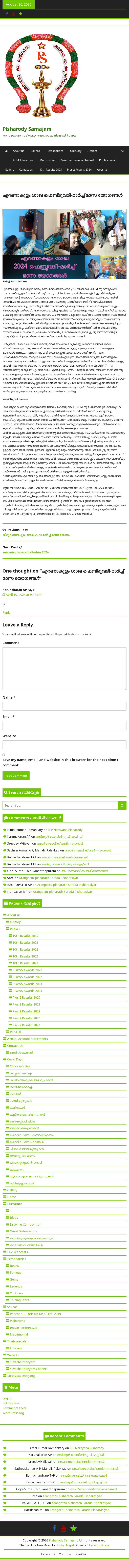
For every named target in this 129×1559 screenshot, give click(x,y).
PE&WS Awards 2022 (27, 977)
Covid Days (15, 1059)
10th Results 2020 (25, 936)
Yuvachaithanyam (22, 1362)
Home (11, 1197)
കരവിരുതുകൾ (21, 1101)
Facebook (48, 1554)
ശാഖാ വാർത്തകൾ (23, 1328)
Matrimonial (47, 160)
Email (8, 716)
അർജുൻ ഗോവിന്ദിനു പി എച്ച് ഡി (59, 836)
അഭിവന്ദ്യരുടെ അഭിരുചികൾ (31, 1080)
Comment (11, 642)
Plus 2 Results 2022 (26, 1011)
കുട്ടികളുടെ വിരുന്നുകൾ (27, 1114)
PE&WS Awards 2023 (27, 984)
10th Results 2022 (25, 949)
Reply (6, 612)
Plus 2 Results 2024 (79, 169)
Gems (14, 1279)
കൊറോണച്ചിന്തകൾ (24, 1128)
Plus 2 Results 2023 (26, 1018)
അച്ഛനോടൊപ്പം (21, 1073)
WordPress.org (13, 1413)
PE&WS (15, 929)
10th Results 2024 (50, 169)
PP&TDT (16, 1032)
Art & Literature (23, 160)
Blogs (14, 1218)
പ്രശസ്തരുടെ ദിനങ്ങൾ (26, 1162)
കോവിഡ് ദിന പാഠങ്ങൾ (27, 1142)
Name (9, 697)
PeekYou (82, 1554)
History (15, 922)
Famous (15, 1272)
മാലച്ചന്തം (17, 1169)
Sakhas (35, 151)
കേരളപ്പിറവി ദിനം (22, 1121)
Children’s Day (20, 1066)
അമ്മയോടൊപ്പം (21, 1087)
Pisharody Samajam (27, 128)
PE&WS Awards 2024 (27, 991)
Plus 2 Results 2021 (26, 1004)
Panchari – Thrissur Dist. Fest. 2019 (35, 1314)
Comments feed (14, 1408)
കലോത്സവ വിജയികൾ (26, 1245)
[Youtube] (13, 13)
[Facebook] (6, 13)
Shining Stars (19, 1300)
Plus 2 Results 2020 (26, 997)
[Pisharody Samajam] (6, 151)
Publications (107, 160)
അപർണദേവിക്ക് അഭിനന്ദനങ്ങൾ (60, 843)
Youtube (65, 1554)
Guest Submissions (24, 1231)
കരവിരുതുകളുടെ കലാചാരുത (32, 1238)
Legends (16, 1286)
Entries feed (11, 1403)
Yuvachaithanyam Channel (77, 160)
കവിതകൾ (17, 1107)
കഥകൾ (15, 1094)
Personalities (55, 151)
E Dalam (92, 151)
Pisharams (17, 1321)
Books (14, 1266)
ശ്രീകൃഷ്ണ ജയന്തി (22, 1183)
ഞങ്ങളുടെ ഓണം (22, 1156)
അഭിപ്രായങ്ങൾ (21, 1053)
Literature (14, 1204)
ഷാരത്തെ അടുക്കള (21, 1376)
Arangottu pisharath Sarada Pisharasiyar (48, 878)
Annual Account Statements (27, 1039)
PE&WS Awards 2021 (27, 970)
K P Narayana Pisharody (65, 830)
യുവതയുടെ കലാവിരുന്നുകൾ (31, 1176)
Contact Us (26, 169)
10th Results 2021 (25, 942)
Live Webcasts (17, 1252)
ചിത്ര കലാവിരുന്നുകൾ (27, 1149)
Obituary (75, 151)
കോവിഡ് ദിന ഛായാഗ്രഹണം (32, 1135)
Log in (7, 1398)
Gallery (9, 169)
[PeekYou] (20, 13)
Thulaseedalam (18, 1341)
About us (18, 151)
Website (102, 169)
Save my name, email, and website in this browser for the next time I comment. (60, 762)
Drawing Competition (25, 1224)
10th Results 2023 (25, 956)
